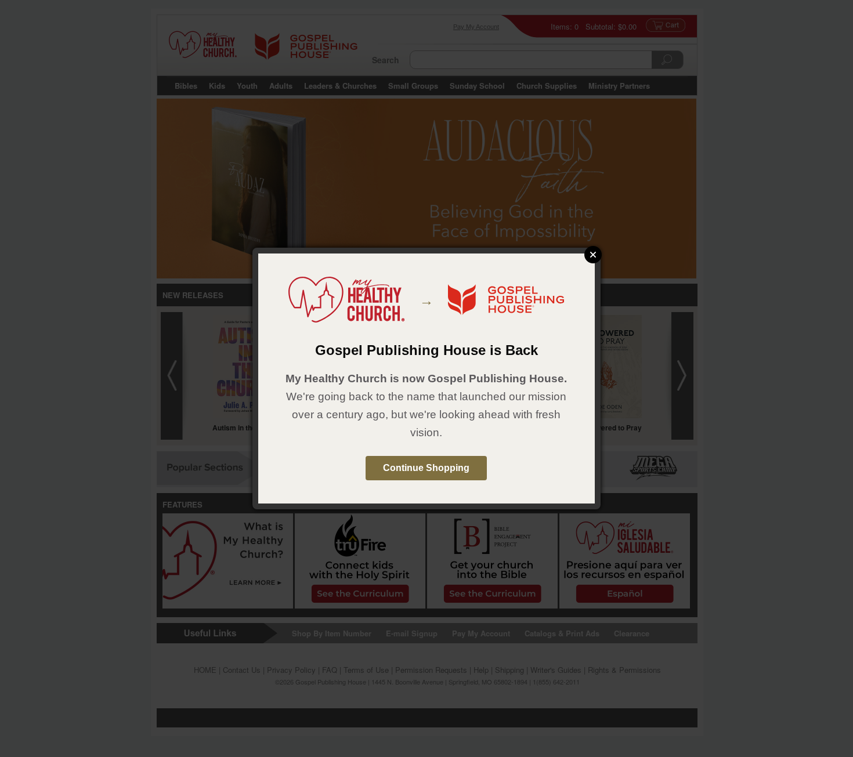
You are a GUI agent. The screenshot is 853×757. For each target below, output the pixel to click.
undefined (593, 254)
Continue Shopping (426, 468)
